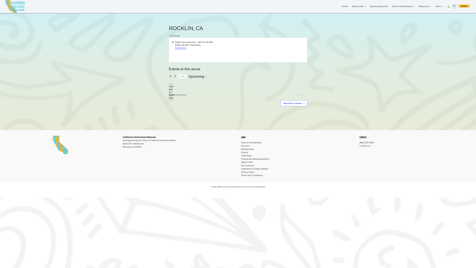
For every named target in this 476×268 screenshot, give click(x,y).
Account (245, 146)
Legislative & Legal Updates (254, 169)
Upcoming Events (379, 7)
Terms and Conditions (252, 176)
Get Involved (247, 166)
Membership (247, 149)
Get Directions (180, 48)
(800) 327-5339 (366, 143)
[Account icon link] (449, 6)
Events (244, 153)
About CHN (357, 7)
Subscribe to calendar (292, 103)
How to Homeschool (402, 7)
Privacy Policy (247, 172)
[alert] (171, 92)
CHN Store (246, 156)
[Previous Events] (170, 76)
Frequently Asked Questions (255, 159)
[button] (364, 6)
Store (438, 7)
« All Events (174, 36)
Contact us (364, 146)
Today (182, 76)
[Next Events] (175, 76)
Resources (424, 7)
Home (345, 7)
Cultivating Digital (258, 187)
